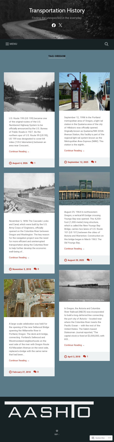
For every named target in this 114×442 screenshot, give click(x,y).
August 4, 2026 (19, 163)
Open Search (106, 44)
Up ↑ (57, 434)
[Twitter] (60, 25)
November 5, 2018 (21, 269)
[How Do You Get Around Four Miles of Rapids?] (29, 193)
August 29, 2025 (76, 260)
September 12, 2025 (78, 162)
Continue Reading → (19, 151)
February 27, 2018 (21, 372)
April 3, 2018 (74, 356)
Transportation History (57, 10)
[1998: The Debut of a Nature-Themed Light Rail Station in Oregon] (84, 91)
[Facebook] (53, 25)
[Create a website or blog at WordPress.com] (57, 431)
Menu (13, 43)
